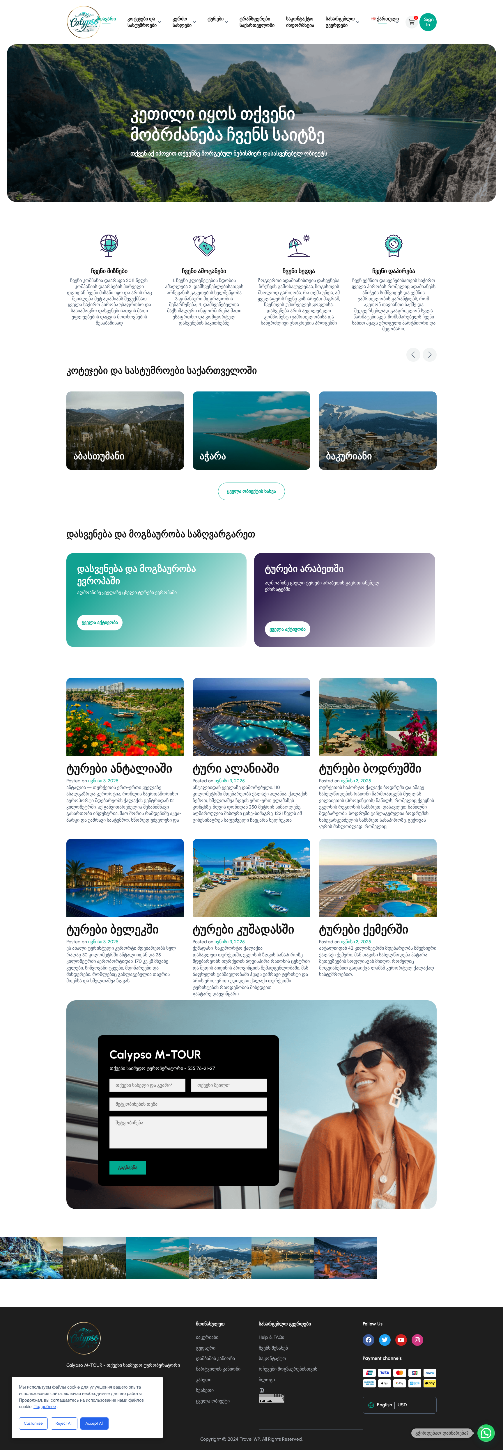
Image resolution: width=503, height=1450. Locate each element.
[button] (413, 355)
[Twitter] (385, 1340)
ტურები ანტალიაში (119, 768)
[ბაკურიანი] (378, 430)
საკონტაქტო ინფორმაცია (300, 22)
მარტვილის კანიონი (218, 1369)
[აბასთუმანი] (125, 430)
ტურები (216, 19)
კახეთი (203, 1379)
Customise (33, 1423)
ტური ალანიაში (236, 768)
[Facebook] (368, 1340)
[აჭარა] (251, 430)
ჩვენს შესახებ (273, 1348)
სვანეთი (205, 1390)
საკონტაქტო (272, 1358)
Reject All (64, 1423)
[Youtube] (401, 1340)
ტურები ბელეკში (112, 929)
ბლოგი (267, 1379)
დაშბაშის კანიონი (215, 1358)
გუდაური (205, 1348)
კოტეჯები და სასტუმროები (142, 22)
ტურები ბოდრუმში (370, 768)
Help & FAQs (271, 1337)
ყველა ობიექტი (213, 1401)
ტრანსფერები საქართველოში (257, 22)
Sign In (429, 22)
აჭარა (213, 456)
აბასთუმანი (99, 456)
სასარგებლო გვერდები (340, 22)
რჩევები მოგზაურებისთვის (288, 1369)
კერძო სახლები (182, 22)
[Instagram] (417, 1340)
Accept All (94, 1423)
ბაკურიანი (349, 456)
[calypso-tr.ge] (83, 21)
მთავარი (106, 19)
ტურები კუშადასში (243, 929)
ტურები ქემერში (363, 929)
